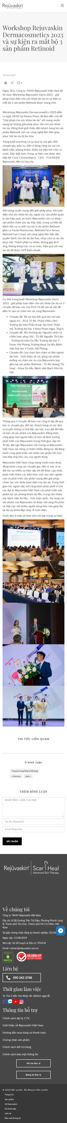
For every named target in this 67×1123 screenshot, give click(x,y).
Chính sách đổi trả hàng (17, 1046)
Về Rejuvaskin (11, 1104)
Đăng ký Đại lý (33, 1074)
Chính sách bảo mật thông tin (20, 1054)
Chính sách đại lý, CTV (16, 1018)
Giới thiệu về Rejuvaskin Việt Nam (23, 1025)
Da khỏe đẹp (10, 1108)
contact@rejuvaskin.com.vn (24, 948)
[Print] (5, 83)
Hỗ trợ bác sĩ (33, 1063)
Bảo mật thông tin (13, 1118)
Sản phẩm (9, 1099)
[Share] (12, 82)
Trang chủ (9, 1094)
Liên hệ (8, 1113)
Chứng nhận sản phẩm (16, 1039)
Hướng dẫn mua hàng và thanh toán (24, 1032)
